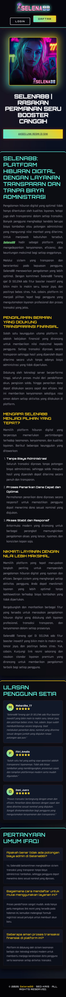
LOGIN (20, 21)
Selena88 (9, 242)
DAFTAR (44, 18)
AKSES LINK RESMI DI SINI (33, 134)
